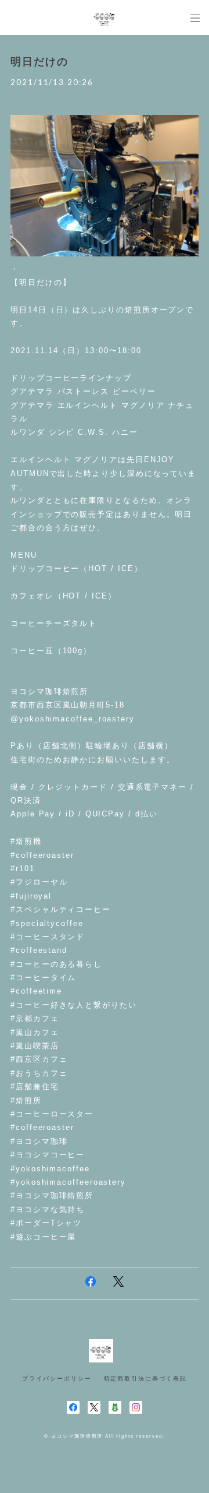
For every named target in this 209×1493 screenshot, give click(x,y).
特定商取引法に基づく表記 (145, 1378)
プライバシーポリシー (56, 1378)
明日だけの (39, 62)
